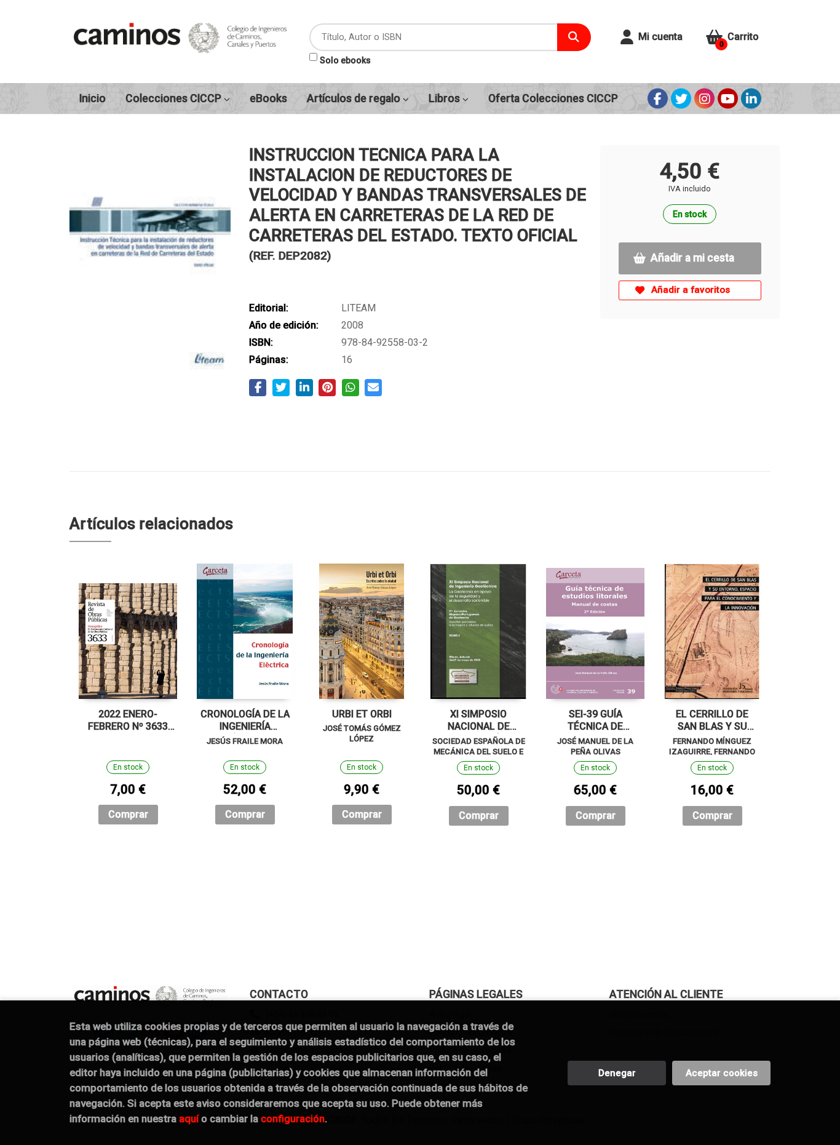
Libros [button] (445, 98)
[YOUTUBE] (728, 99)
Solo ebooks (345, 60)
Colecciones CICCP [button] (174, 98)
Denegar (617, 1073)
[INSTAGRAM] (704, 99)
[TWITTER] (681, 99)
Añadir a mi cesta (692, 258)
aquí (189, 1118)
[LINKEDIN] (751, 99)
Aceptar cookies (722, 1073)
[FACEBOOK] (658, 99)
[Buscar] (574, 37)
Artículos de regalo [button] (355, 98)
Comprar (128, 814)
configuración (293, 1118)
